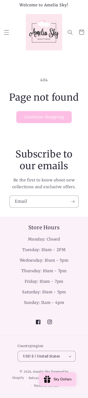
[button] (6, 32)
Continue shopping (44, 117)
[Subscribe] (72, 201)
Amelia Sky (41, 371)
